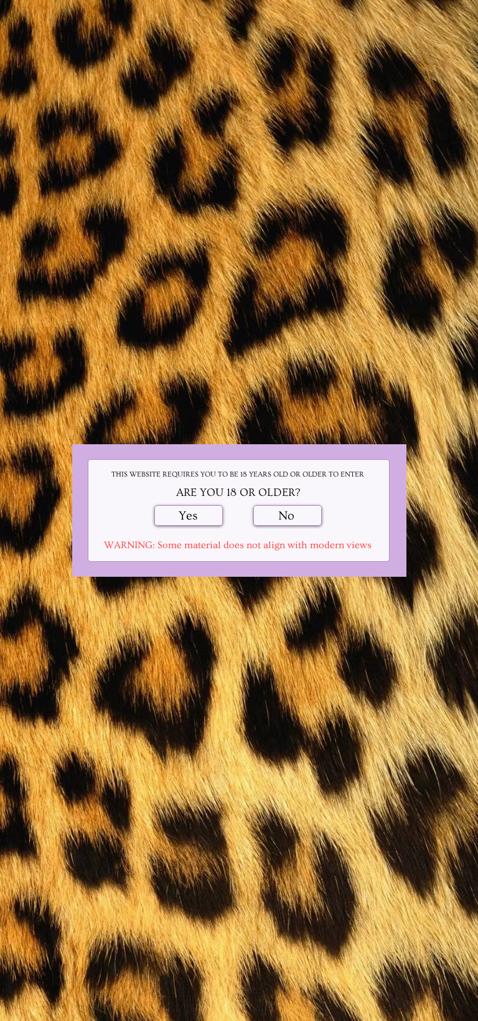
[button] (188, 515)
